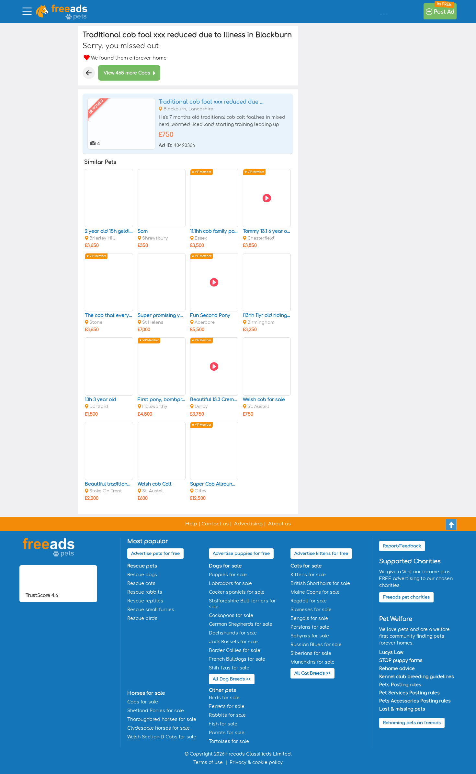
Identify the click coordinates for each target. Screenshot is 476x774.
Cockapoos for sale (231, 615)
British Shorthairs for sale (320, 583)
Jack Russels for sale (233, 641)
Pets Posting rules (400, 684)
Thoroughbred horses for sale (161, 719)
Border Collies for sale (234, 650)
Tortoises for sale (229, 741)
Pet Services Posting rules (409, 692)
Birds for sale (224, 697)
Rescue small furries (150, 609)
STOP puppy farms (401, 660)
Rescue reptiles (145, 601)
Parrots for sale (226, 732)
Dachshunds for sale (233, 633)
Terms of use (208, 762)
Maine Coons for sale (315, 592)
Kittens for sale (308, 574)
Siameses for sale (311, 609)
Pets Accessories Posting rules (415, 701)
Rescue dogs (142, 574)
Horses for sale (146, 693)
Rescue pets (142, 566)
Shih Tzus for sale (229, 668)
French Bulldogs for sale (237, 659)
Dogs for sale (225, 566)
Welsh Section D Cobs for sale (161, 737)
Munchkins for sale (312, 662)
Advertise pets (155, 553)
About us (279, 524)
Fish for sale (223, 724)
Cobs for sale (142, 702)
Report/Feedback (402, 546)
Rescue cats (141, 583)
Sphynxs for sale (309, 636)
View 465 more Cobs (127, 73)
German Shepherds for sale (240, 624)
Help (191, 524)
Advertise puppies (241, 553)
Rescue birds (142, 618)
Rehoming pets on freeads (412, 723)
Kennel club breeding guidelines (416, 676)
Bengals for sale (309, 618)
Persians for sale (309, 627)
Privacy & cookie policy (256, 762)
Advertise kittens (321, 553)
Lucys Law (391, 652)
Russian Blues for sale (316, 644)
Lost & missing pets (402, 709)
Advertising (248, 524)
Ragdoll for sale (308, 601)
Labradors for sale (230, 583)
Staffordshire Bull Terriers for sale (242, 604)
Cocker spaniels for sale (237, 592)
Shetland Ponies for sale (155, 710)
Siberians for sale (310, 653)
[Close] (89, 73)
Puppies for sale (228, 574)
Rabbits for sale (227, 715)
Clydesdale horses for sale (158, 728)
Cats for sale (306, 566)
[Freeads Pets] (69, 8)
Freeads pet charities (406, 597)
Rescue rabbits (144, 592)
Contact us (215, 524)
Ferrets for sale (226, 706)
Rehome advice (397, 668)
